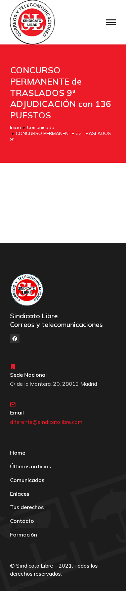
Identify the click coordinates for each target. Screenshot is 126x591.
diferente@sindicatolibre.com (46, 422)
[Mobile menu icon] (111, 22)
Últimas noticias (30, 466)
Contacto (22, 520)
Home (17, 452)
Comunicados (27, 480)
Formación (23, 534)
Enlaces (19, 493)
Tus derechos (27, 507)
